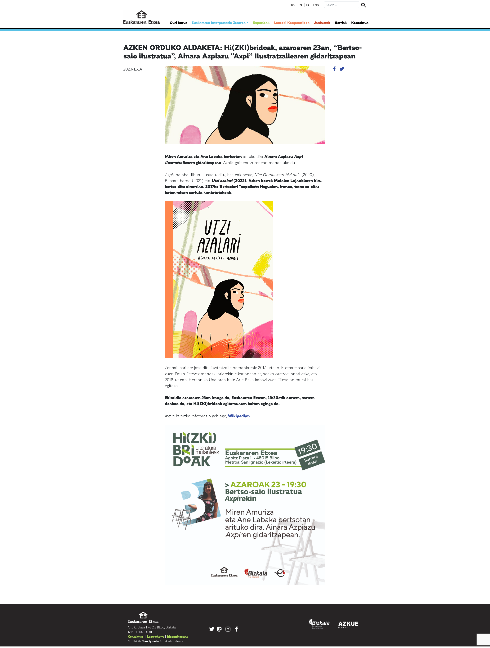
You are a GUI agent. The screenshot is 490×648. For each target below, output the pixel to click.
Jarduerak (322, 23)
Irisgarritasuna (177, 636)
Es (300, 4)
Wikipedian (239, 415)
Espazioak (261, 23)
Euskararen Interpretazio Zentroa (219, 23)
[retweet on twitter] (342, 69)
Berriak (341, 23)
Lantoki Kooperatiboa (292, 23)
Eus (292, 4)
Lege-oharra (155, 636)
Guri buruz (178, 23)
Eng (316, 4)
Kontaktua (359, 23)
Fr (307, 4)
